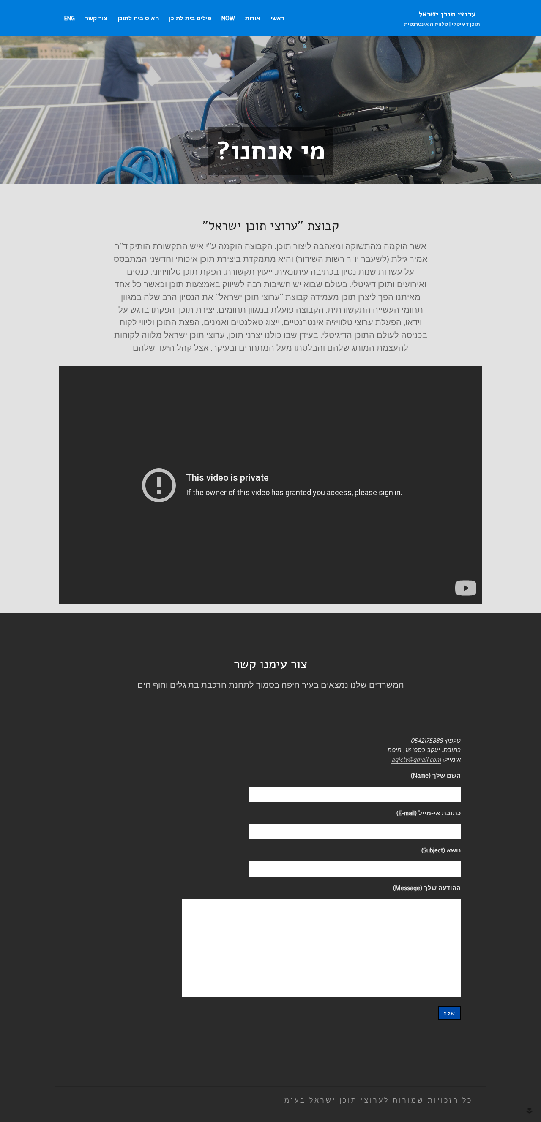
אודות (252, 18)
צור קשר (96, 18)
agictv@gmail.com (416, 759)
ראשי (277, 18)
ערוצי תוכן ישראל (447, 14)
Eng (69, 18)
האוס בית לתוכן (138, 18)
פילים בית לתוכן (190, 18)
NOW (228, 18)
